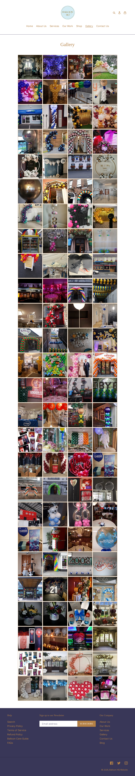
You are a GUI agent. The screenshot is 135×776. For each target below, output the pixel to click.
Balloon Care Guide (17, 738)
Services (104, 730)
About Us (105, 721)
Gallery (103, 734)
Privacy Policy (15, 726)
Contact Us (106, 738)
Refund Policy (15, 734)
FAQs (10, 742)
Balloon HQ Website (118, 770)
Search (11, 721)
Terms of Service (16, 730)
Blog (102, 742)
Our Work (105, 726)
